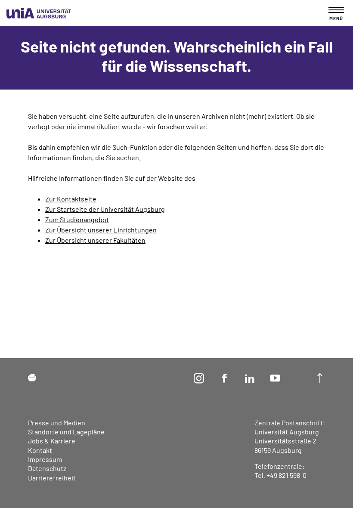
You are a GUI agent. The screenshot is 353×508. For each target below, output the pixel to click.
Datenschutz (47, 468)
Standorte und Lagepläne (66, 431)
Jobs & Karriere (51, 441)
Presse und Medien (56, 422)
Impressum (45, 459)
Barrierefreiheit (52, 478)
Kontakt (40, 450)
